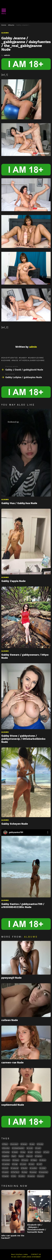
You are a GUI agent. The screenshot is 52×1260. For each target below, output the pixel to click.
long (15, 1164)
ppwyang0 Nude (11, 977)
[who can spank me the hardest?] (13, 1211)
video (22, 1176)
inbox (43, 1160)
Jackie (6, 1164)
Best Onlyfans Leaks (19, 1254)
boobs (6, 1148)
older (43, 1168)
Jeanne (7, 360)
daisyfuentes (10, 358)
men (32, 1164)
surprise (44, 1172)
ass (32, 1144)
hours (25, 1160)
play (25, 1172)
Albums (5, 499)
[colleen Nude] (26, 1000)
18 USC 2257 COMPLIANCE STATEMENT (26, 1257)
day (23, 1152)
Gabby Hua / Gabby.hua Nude (19, 503)
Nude (15, 360)
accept (15, 1144)
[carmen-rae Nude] (26, 1042)
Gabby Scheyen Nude (14, 823)
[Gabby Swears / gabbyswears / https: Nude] (26, 617)
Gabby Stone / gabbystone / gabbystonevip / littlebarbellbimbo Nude (23, 738)
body (41, 1144)
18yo (5, 1144)
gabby (23, 358)
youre (41, 1176)
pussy (33, 1172)
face (39, 1152)
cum (38, 1148)
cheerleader (19, 1148)
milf (40, 1164)
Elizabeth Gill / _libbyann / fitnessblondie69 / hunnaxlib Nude (36, 1228)
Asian (24, 1144)
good (30, 1156)
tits (14, 1176)
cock (30, 1148)
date (15, 1152)
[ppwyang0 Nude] (26, 958)
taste (6, 1176)
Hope (16, 1160)
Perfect (16, 1172)
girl (14, 1156)
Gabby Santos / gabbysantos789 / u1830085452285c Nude (22, 905)
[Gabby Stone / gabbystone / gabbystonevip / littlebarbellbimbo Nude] (26, 696)
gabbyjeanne (36, 358)
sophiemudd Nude (12, 1104)
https (34, 1160)
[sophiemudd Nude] (26, 1085)
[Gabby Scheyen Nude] (26, 782)
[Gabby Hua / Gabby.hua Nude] (26, 452)
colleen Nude (9, 1020)
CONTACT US (36, 1254)
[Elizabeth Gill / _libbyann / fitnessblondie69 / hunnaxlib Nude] (39, 1206)
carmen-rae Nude (12, 1062)
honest (7, 1160)
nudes (34, 1168)
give (21, 1156)
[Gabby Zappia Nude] (26, 541)
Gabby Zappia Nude (13, 581)
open (6, 1172)
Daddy (6, 1152)
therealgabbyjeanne (32, 360)
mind (6, 1168)
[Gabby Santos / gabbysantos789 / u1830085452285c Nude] (26, 863)
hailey (39, 1156)
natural (15, 1168)
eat (31, 1152)
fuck (47, 1152)
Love (24, 1164)
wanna (31, 1176)
